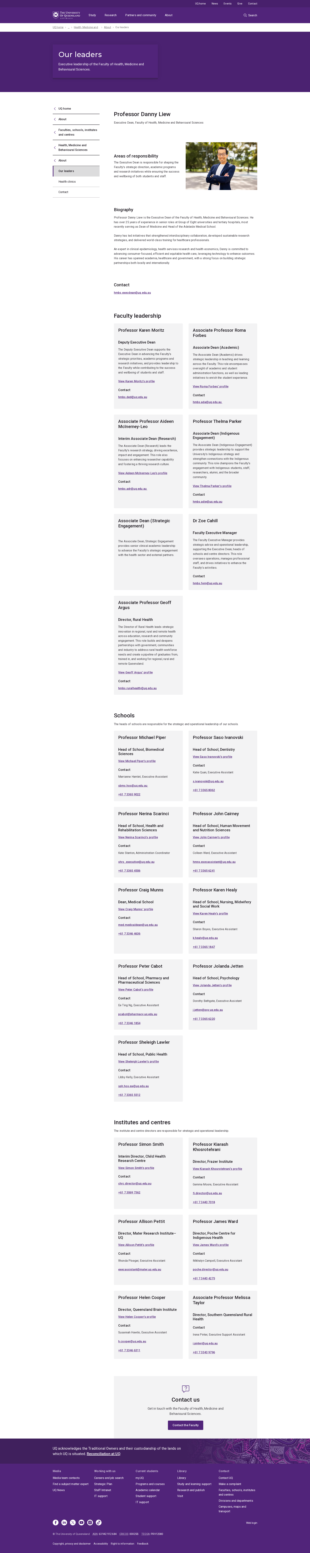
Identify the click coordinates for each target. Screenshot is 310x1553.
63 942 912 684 (108, 1534)
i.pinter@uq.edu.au (205, 1343)
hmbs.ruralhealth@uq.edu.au (137, 688)
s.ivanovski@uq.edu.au (208, 781)
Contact (252, 3)
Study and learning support (194, 1484)
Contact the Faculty (186, 1425)
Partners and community (140, 15)
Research (111, 15)
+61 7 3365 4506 (129, 870)
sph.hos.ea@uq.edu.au (133, 1086)
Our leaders (122, 27)
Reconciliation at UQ (103, 1454)
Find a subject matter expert (70, 1484)
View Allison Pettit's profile (136, 1245)
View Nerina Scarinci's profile (138, 837)
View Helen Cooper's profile (137, 1317)
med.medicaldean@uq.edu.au (138, 925)
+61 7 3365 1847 (204, 947)
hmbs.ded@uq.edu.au (132, 397)
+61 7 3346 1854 (129, 1023)
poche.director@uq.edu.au (210, 1269)
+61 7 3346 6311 (129, 1350)
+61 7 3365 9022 (129, 794)
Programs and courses (150, 1484)
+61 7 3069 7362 (129, 1192)
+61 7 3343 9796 (204, 1352)
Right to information (122, 1543)
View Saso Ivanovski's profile (212, 756)
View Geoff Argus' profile (135, 672)
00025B (134, 1534)
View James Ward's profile (211, 1245)
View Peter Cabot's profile (135, 989)
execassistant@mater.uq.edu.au (139, 1269)
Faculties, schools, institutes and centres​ (77, 132)
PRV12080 (157, 1534)
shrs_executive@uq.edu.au (136, 862)
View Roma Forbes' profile (211, 386)
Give (239, 3)
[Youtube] (81, 1522)
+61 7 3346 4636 (129, 933)
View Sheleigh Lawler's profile (138, 1061)
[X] (73, 1522)
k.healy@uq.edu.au (205, 938)
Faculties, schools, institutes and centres (237, 1492)
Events (228, 3)
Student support (146, 1496)
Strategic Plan (103, 1484)
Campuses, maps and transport (232, 1509)
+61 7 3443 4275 (204, 1278)
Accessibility (101, 1543)
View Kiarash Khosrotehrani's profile (217, 1169)
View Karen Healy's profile (210, 913)
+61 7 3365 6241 (204, 870)
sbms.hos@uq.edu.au (133, 785)
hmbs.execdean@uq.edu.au (132, 292)
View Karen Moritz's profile (136, 381)
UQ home (200, 3)
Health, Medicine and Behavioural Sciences (87, 27)
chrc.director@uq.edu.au (134, 1183)
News (215, 3)
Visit (180, 1496)
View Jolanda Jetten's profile (212, 985)
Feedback (142, 1543)
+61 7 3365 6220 (204, 1019)
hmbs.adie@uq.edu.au (207, 501)
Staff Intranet (102, 1490)
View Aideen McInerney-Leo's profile (142, 473)
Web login (251, 1522)
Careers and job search (109, 1478)
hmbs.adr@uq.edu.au (132, 488)
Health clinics (67, 181)
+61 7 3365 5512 (129, 1095)
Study (92, 15)
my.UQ (140, 1478)
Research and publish (191, 1490)
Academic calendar (148, 1490)
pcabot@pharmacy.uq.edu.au (137, 1014)
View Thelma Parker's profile (212, 486)
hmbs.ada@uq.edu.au (207, 402)
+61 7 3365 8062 (204, 790)
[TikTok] (99, 1522)
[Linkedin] (64, 1522)
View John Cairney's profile (211, 837)
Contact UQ (226, 1478)
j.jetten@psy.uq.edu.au (208, 1010)
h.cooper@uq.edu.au (132, 1341)
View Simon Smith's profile (136, 1168)
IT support (100, 1496)
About (168, 15)
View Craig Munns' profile (135, 909)
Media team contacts (66, 1478)
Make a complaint (230, 1484)
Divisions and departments (236, 1500)
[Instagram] (90, 1522)
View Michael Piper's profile (137, 761)
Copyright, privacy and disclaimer (72, 1543)
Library (181, 1478)
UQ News (59, 1490)
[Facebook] (55, 1522)
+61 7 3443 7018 (204, 1202)
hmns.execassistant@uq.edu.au (214, 862)
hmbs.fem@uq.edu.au (207, 583)
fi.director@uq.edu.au (207, 1193)
